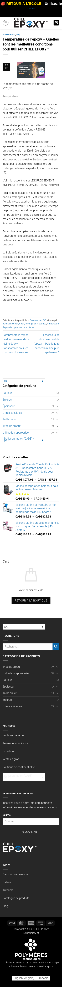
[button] (5, 22)
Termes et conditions (15, 743)
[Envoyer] (56, 646)
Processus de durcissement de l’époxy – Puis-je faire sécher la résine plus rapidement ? (46, 343)
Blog (5, 906)
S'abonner (29, 832)
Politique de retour (14, 735)
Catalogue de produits (16, 898)
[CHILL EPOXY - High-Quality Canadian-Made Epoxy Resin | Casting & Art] (31, 22)
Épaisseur (8, 406)
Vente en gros (11, 759)
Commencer (9, 35)
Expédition (9, 751)
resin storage (39, 323)
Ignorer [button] (31, 8)
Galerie (7, 882)
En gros (7, 399)
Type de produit (12, 426)
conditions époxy (11, 323)
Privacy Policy (16, 966)
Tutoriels (8, 890)
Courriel (7, 815)
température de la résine (22, 327)
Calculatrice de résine (15, 874)
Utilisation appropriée (16, 432)
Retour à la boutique (31, 600)
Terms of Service (37, 966)
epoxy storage (26, 323)
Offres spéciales (12, 412)
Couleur (7, 393)
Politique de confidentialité (19, 767)
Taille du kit (10, 419)
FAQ (18, 35)
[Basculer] (57, 406)
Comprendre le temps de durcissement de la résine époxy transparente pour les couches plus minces (16, 343)
